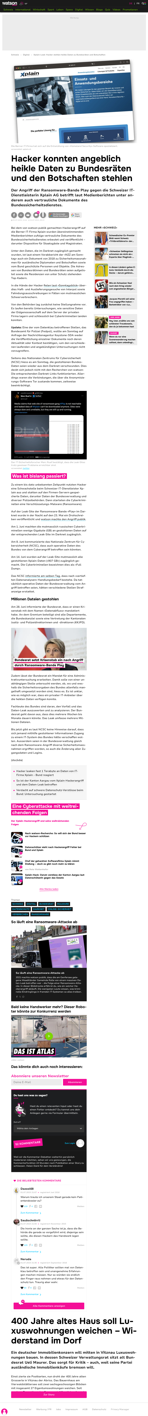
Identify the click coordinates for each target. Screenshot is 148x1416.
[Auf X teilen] (20, 997)
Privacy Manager (120, 1409)
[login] (4, 1411)
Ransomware (40, 914)
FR (138, 3)
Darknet (38, 909)
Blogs (99, 9)
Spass (69, 9)
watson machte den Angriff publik (63, 519)
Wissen (89, 9)
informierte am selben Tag (42, 576)
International (22, 9)
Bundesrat (46, 904)
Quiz (107, 9)
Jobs (58, 1409)
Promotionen (130, 9)
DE (130, 3)
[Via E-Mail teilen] (28, 215)
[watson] (9, 3)
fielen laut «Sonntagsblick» (61, 285)
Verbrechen (20, 914)
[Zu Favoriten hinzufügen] (43, 215)
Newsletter (25, 1409)
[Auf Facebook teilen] (14, 215)
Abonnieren (75, 1082)
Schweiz (8, 9)
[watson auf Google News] (76, 215)
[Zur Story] (74, 1357)
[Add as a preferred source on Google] (58, 215)
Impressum (71, 1409)
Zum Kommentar (30, 1212)
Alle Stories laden (48, 889)
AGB (84, 1409)
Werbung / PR (43, 1409)
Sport (51, 9)
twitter (26, 468)
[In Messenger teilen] (21, 215)
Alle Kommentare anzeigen (49, 1306)
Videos (116, 9)
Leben (59, 9)
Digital (79, 9)
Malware (63, 904)
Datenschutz (21, 909)
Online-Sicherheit (60, 909)
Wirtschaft (39, 9)
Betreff (17, 1122)
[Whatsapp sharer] (23, 997)
